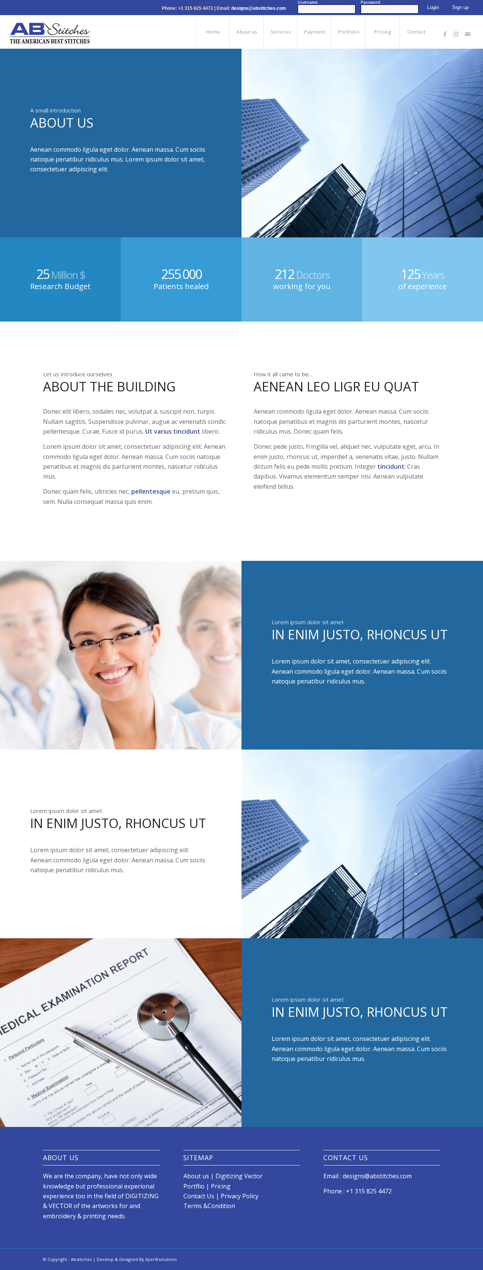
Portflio (194, 1186)
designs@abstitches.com (258, 8)
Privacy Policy (239, 1196)
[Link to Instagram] (456, 31)
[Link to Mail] (467, 31)
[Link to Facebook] (445, 31)
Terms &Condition (209, 1206)
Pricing (221, 1186)
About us (196, 1176)
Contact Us (198, 1196)
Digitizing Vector (239, 1176)
